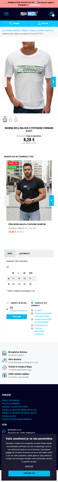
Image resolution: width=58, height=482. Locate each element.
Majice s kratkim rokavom (41, 30)
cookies (9, 453)
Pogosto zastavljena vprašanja (40, 331)
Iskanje (16, 24)
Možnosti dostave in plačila (15, 407)
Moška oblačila (13, 30)
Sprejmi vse (29, 473)
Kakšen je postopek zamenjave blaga (43, 314)
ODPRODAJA (34, 5)
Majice (25, 30)
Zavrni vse (29, 466)
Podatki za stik (41, 325)
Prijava (44, 24)
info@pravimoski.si (18, 310)
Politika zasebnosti (11, 403)
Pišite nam (17, 317)
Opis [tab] (10, 253)
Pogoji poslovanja (10, 400)
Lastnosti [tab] (24, 253)
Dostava (38, 310)
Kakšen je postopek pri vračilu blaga (43, 320)
